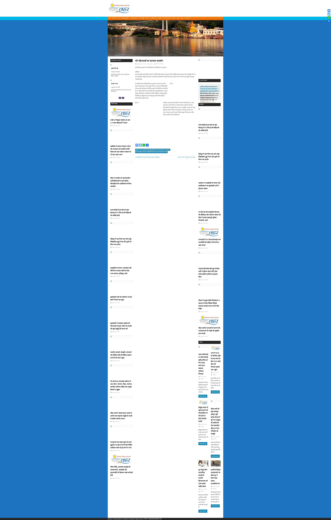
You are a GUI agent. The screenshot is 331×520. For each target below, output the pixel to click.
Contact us (126, 519)
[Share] (329, 21)
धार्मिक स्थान (153, 18)
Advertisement (118, 519)
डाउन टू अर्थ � (115, 84)
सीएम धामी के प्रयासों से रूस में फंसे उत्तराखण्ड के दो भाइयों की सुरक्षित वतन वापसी (209, 331)
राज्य (119, 18)
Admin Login (139, 519)
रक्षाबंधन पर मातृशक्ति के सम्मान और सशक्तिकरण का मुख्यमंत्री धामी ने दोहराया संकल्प (209, 186)
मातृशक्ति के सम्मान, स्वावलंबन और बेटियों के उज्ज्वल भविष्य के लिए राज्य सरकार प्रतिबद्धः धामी (121, 271)
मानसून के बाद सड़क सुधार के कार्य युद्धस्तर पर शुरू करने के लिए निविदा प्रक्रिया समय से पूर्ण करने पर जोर (121, 445)
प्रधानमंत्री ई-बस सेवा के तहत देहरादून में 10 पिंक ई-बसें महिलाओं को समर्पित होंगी (120, 212)
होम (109, 18)
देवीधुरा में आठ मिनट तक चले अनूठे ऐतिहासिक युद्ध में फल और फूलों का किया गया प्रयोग (120, 242)
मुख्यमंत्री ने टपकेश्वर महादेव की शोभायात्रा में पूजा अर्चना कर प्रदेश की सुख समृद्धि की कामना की (121, 326)
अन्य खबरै (187, 18)
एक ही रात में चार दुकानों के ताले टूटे (186, 157)
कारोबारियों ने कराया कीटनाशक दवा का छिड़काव (148, 157)
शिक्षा (182, 18)
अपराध (200, 342)
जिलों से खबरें (114, 104)
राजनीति (114, 18)
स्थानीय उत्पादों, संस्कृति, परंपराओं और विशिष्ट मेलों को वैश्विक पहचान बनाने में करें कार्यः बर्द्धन (120, 355)
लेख (178, 18)
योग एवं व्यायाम (166, 18)
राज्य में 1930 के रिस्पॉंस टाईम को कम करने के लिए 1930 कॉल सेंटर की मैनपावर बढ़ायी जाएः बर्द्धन (216, 361)
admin (151, 64)
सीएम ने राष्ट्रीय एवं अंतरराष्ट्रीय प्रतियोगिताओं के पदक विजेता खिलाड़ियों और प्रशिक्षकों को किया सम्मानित (209, 90)
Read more (203, 396)
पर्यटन (147, 18)
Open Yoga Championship (143, 150)
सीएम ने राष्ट (114, 68)
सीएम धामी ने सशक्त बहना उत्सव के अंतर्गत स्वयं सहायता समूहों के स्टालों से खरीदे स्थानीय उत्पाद (121, 416)
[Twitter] (329, 14)
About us (110, 519)
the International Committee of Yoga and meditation (151, 152)
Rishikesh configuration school (160, 150)
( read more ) (204, 102)
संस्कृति (159, 18)
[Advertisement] (165, 134)
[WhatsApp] (329, 17)
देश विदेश (142, 18)
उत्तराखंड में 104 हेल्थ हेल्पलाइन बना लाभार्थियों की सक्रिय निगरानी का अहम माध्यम (209, 242)
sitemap (132, 519)
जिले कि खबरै (125, 18)
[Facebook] (329, 10)
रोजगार (173, 18)
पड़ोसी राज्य (134, 18)
